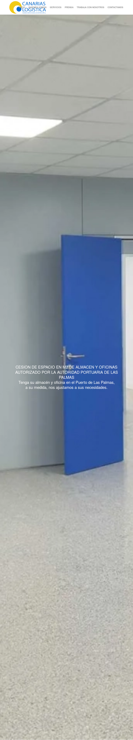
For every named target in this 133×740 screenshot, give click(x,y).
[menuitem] (22, 7)
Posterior (126, 377)
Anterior (7, 377)
